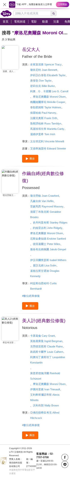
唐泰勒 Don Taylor (41, 80)
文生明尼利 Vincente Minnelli (47, 141)
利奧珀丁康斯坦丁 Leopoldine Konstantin (47, 360)
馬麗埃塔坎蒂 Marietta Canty (47, 128)
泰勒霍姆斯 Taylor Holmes (45, 107)
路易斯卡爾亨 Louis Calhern (46, 351)
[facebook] (64, 457)
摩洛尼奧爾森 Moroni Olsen (49, 96)
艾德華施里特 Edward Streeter (48, 148)
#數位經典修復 (31, 295)
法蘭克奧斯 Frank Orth (43, 118)
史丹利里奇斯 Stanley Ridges (50, 222)
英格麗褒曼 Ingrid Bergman (46, 341)
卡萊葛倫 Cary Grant (42, 335)
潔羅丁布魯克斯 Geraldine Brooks (45, 214)
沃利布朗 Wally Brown (46, 405)
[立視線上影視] (6, 13)
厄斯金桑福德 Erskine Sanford (48, 238)
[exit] (4, 4)
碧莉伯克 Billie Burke (42, 85)
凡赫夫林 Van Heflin (41, 201)
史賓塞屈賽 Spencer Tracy (46, 64)
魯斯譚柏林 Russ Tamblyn (45, 123)
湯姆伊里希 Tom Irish (42, 134)
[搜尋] (53, 13)
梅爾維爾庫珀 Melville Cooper (47, 102)
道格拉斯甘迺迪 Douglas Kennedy (44, 273)
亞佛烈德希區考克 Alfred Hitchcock (44, 415)
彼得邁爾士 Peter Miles (46, 243)
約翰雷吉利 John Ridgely (47, 227)
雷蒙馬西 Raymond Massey (46, 206)
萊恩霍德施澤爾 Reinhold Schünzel (45, 376)
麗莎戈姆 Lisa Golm (44, 265)
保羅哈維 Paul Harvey (43, 112)
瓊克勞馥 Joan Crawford (44, 195)
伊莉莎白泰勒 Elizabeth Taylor (48, 75)
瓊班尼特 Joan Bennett (43, 69)
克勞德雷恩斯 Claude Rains (46, 346)
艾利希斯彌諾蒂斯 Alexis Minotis (45, 397)
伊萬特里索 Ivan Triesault (45, 389)
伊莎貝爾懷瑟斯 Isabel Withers (48, 260)
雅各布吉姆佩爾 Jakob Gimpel (48, 249)
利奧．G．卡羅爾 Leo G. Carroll (49, 91)
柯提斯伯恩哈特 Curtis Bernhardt (43, 286)
